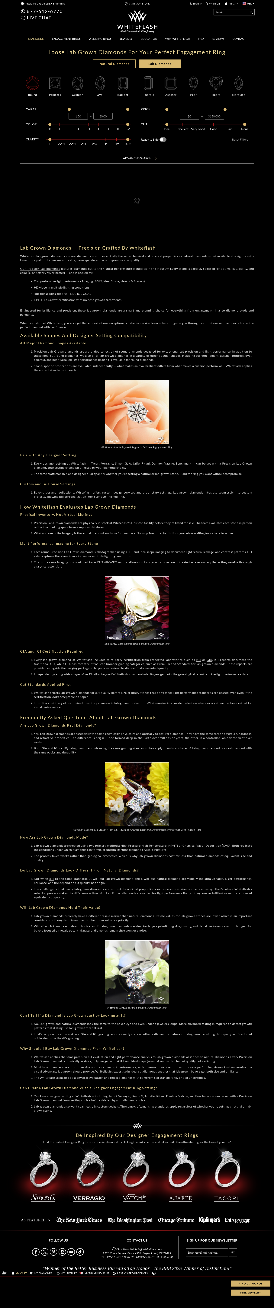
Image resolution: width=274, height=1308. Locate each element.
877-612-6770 (45, 11)
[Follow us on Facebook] (36, 1254)
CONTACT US (137, 1240)
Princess (55, 94)
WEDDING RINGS (100, 38)
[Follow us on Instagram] (63, 1254)
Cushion (77, 94)
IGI (198, 659)
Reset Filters (240, 139)
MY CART (234, 3)
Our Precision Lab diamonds (40, 268)
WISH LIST (215, 3)
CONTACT (239, 38)
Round (32, 94)
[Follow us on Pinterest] (54, 1254)
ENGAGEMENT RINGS (66, 38)
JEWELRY (126, 38)
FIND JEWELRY (250, 1292)
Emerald (148, 94)
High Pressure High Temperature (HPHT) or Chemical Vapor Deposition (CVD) (176, 845)
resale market (111, 916)
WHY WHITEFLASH (177, 38)
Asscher (171, 94)
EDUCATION (149, 38)
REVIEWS (218, 38)
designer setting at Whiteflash (70, 1096)
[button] (23, 18)
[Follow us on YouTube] (71, 1254)
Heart (216, 94)
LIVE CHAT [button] (39, 17)
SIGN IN (197, 3)
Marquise (238, 94)
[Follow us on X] (45, 1254)
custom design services (118, 492)
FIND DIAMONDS (251, 1283)
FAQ (201, 38)
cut (51, 878)
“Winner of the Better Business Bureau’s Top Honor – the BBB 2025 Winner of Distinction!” (137, 1268)
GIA (209, 659)
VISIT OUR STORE (139, 3)
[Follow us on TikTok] (80, 1254)
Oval (100, 94)
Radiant (122, 94)
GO (233, 1252)
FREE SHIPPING (45, 3)
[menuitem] (36, 38)
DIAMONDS (36, 38)
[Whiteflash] (137, 22)
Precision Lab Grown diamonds (55, 523)
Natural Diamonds (114, 64)
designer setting (54, 463)
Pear (193, 94)
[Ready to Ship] (163, 139)
